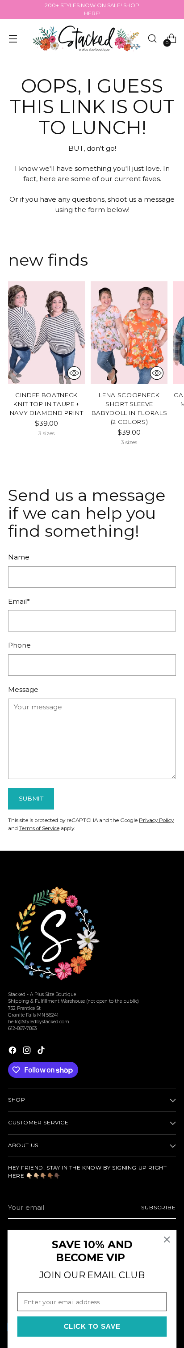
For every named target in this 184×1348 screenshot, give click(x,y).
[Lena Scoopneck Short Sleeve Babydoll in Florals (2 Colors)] (129, 332)
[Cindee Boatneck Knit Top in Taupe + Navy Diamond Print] (46, 332)
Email (19, 601)
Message (23, 689)
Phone (19, 645)
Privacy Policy (156, 820)
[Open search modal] (152, 39)
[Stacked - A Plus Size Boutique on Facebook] (13, 1052)
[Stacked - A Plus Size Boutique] (86, 38)
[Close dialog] (166, 1239)
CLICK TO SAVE (92, 1327)
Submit (31, 798)
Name (18, 557)
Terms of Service (39, 828)
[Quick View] (74, 373)
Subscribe (158, 1207)
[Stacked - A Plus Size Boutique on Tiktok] (42, 1052)
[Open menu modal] (13, 39)
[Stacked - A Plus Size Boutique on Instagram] (27, 1052)
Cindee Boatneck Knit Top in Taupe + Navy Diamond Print (47, 403)
